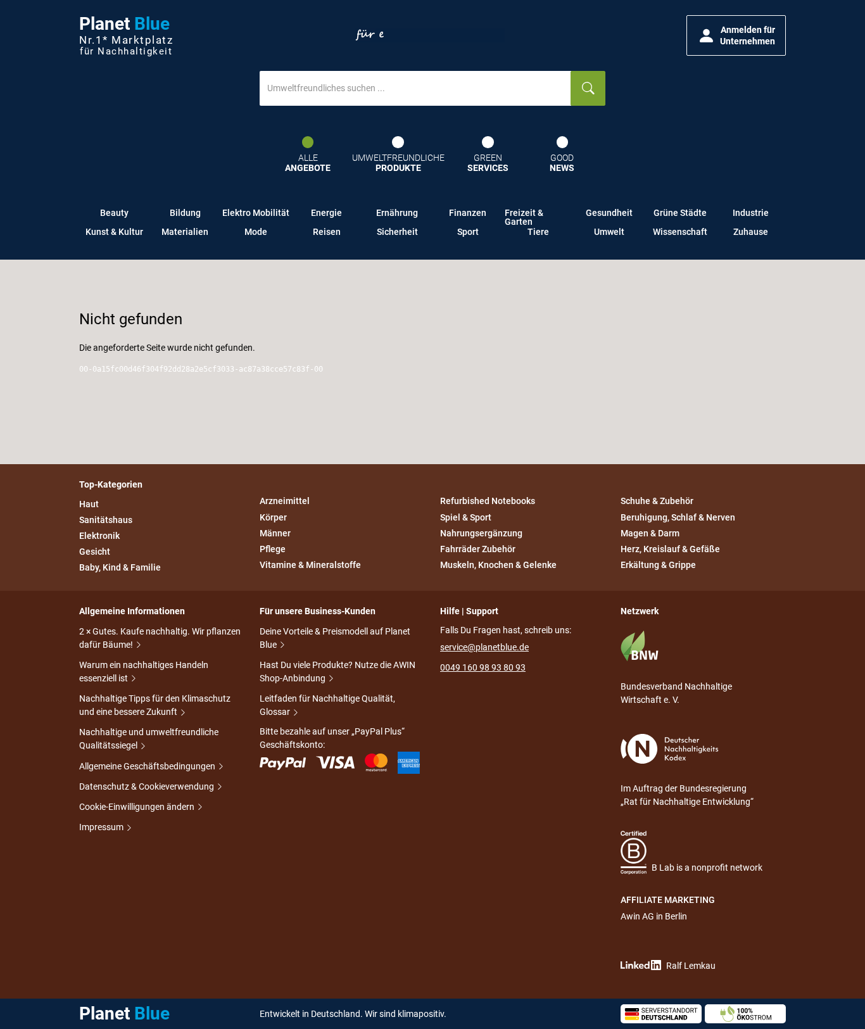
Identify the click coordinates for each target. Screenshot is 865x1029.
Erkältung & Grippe (658, 565)
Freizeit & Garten (524, 215)
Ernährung (397, 213)
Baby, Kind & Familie (120, 567)
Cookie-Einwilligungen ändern (137, 807)
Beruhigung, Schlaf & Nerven (678, 517)
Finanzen (467, 213)
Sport (468, 232)
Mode (255, 232)
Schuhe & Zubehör (657, 501)
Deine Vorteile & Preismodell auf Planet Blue (335, 638)
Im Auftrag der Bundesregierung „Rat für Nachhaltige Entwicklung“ (687, 795)
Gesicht (94, 551)
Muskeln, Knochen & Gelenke (498, 565)
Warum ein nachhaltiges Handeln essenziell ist (143, 671)
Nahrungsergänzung (481, 533)
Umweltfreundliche (398, 163)
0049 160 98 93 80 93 (483, 667)
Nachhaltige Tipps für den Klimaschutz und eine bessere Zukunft (154, 705)
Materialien (184, 232)
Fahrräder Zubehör (477, 549)
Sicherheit (397, 232)
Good (562, 163)
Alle (308, 163)
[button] (736, 35)
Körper (273, 517)
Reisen (327, 232)
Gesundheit (609, 213)
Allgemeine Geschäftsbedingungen (148, 766)
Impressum (102, 827)
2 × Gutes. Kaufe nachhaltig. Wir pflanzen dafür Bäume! (160, 638)
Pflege (273, 549)
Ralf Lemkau (691, 966)
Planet (126, 36)
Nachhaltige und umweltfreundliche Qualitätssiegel (148, 738)
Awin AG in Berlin (654, 916)
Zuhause (750, 232)
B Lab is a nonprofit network (707, 867)
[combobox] (415, 88)
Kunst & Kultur (114, 232)
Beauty (114, 213)
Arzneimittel (285, 501)
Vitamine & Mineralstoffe (310, 565)
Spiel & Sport (465, 517)
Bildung (185, 213)
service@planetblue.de (484, 647)
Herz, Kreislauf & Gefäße (670, 549)
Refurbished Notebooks (487, 501)
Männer (275, 533)
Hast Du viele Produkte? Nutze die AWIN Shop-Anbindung (337, 671)
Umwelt (609, 232)
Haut (89, 504)
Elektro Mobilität (255, 213)
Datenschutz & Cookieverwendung (147, 786)
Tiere (538, 232)
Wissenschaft (680, 232)
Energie (326, 213)
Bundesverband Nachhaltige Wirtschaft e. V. (676, 693)
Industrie (751, 213)
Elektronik (99, 536)
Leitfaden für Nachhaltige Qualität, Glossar (327, 705)
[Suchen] (588, 88)
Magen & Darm (650, 533)
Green (487, 163)
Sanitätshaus (105, 520)
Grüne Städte (680, 213)
